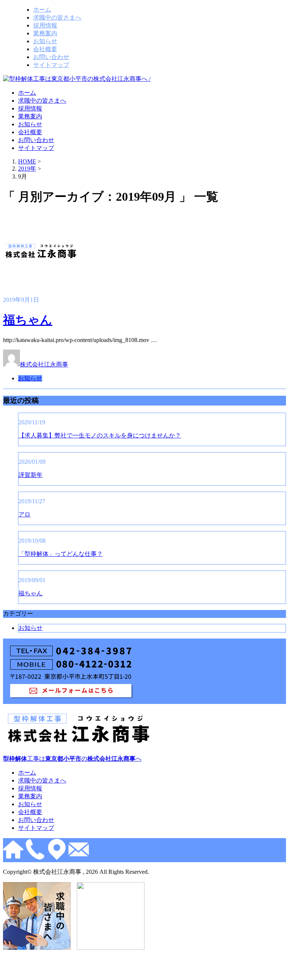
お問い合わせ (51, 57)
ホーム (42, 9)
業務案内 (45, 33)
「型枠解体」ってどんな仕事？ (60, 554)
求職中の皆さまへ (57, 17)
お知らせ (45, 41)
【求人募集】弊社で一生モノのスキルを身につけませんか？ (99, 435)
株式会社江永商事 (44, 364)
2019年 (27, 168)
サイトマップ (51, 65)
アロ (24, 514)
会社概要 (45, 49)
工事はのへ (72, 758)
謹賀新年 (30, 475)
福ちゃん (27, 320)
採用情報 (45, 25)
